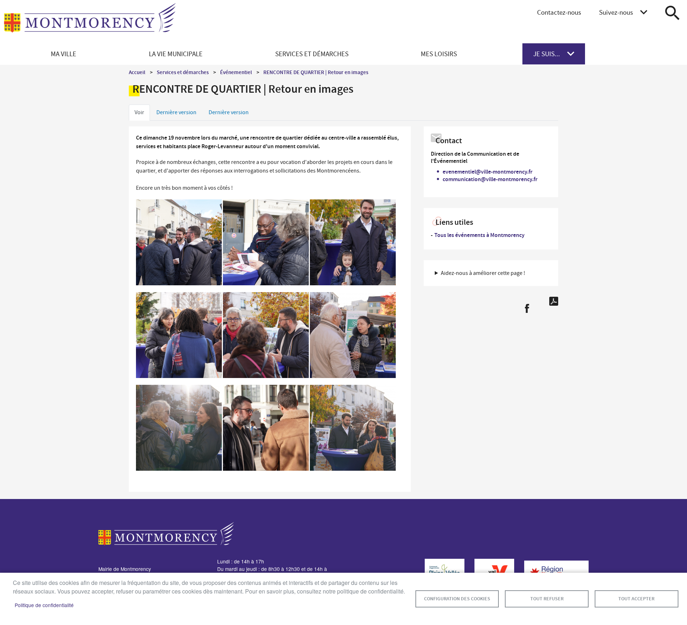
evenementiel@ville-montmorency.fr (487, 171)
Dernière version (176, 112)
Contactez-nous (559, 12)
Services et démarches (183, 72)
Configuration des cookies (457, 599)
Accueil (137, 72)
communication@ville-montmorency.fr (490, 179)
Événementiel (236, 72)
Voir (139, 112)
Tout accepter (636, 599)
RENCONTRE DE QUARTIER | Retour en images (315, 72)
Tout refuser (547, 599)
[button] (179, 244)
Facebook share (526, 308)
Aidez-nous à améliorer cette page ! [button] (483, 273)
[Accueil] (90, 21)
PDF (553, 301)
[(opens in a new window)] (441, 571)
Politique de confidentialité (44, 605)
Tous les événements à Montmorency (479, 235)
